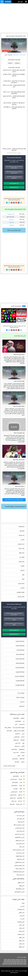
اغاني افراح (21, 944)
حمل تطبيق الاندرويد (14, 183)
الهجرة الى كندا (21, 693)
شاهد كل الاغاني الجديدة (9, 766)
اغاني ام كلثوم (21, 882)
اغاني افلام (21, 928)
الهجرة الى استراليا (20, 697)
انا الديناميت (21, 724)
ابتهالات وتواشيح (20, 592)
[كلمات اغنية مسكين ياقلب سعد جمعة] (14, 451)
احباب (21, 782)
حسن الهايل (16, 740)
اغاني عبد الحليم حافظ (19, 892)
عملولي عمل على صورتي (19, 731)
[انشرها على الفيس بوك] (7, 202)
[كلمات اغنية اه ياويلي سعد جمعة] (14, 477)
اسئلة (23, 579)
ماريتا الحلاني (14, 749)
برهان (19, 756)
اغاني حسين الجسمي (19, 828)
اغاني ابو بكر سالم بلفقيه (18, 871)
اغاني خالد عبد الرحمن (19, 834)
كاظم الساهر (16, 718)
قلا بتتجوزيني (21, 749)
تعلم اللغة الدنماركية (19, 676)
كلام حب (22, 539)
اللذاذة (20, 792)
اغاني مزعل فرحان (20, 843)
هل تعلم (22, 570)
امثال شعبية (21, 561)
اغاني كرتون (21, 940)
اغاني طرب (22, 915)
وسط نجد (22, 752)
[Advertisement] (14, 18)
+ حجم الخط (17, 63)
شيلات (23, 903)
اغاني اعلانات (21, 931)
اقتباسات (22, 566)
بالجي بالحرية (19, 804)
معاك (23, 756)
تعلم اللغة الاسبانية (20, 659)
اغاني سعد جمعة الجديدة (20, 336)
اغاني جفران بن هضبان (19, 865)
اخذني (23, 734)
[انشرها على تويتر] (9, 202)
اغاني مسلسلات (20, 934)
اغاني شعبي (21, 912)
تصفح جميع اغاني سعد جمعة (14, 230)
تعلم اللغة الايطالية (20, 663)
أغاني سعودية (6, 51)
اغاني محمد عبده (20, 815)
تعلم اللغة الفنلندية (20, 680)
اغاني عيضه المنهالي (19, 862)
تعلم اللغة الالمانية (20, 654)
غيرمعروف (11, 225)
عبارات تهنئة (21, 553)
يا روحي (22, 762)
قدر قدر (22, 737)
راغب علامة (13, 801)
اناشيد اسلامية (21, 596)
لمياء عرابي (17, 743)
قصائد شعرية (21, 583)
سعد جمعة (16, 55)
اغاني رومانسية (20, 922)
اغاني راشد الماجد (20, 831)
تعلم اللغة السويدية (20, 667)
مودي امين (9, 731)
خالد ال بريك (16, 752)
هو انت (20, 785)
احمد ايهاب (17, 746)
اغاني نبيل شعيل (20, 859)
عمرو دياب (15, 789)
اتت (23, 721)
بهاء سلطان (12, 798)
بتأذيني (22, 746)
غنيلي (23, 743)
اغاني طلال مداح (20, 818)
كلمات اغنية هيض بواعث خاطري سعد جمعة (16, 36)
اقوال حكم (22, 557)
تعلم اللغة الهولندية (19, 685)
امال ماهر (12, 804)
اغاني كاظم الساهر (20, 889)
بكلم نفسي (19, 798)
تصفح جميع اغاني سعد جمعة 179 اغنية (14, 500)
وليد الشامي (16, 737)
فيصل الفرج (15, 759)
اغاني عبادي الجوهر (20, 840)
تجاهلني (22, 718)
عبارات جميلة (21, 548)
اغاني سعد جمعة (20, 875)
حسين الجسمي (13, 779)
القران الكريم (8, 1)
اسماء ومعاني (21, 544)
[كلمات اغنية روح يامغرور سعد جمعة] (14, 424)
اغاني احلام (21, 847)
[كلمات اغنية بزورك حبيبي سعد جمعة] (14, 372)
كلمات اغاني (20, 2)
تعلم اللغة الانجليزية (20, 641)
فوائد (23, 574)
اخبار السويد (21, 706)
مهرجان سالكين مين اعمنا (18, 727)
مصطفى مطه (8, 727)
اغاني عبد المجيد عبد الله (19, 825)
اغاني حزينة (21, 925)
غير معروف (11, 222)
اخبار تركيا (22, 702)
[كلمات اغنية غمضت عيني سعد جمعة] (14, 346)
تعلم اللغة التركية (20, 650)
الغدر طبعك (21, 759)
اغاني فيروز (21, 885)
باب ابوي (20, 795)
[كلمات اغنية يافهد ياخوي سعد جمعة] (14, 397)
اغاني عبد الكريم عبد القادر (18, 850)
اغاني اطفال (21, 937)
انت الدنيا (20, 801)
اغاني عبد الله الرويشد (19, 837)
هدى (16, 724)
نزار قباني (22, 588)
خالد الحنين (17, 734)
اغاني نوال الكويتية (20, 856)
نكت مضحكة (21, 535)
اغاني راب (22, 906)
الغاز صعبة (22, 531)
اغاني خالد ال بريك (20, 853)
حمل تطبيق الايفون (14, 187)
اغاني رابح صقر (21, 822)
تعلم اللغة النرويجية (20, 672)
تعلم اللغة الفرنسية (20, 645)
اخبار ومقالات (21, 526)
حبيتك (21, 789)
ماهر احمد (16, 762)
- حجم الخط (10, 63)
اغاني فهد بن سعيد (20, 868)
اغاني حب (22, 919)
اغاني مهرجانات (20, 909)
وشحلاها (22, 740)
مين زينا (20, 779)
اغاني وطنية (21, 947)
